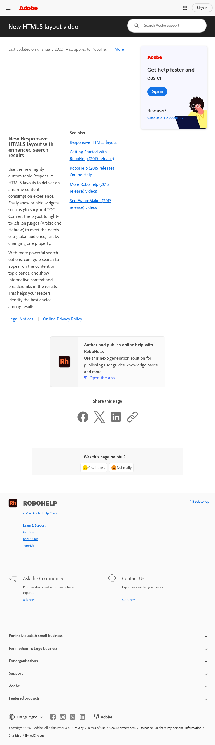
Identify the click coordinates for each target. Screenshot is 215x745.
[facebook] (53, 717)
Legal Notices (20, 319)
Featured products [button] (24, 698)
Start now (129, 600)
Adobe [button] (14, 686)
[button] (185, 7)
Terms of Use (97, 728)
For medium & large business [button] (33, 648)
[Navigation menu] (8, 7)
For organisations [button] (23, 661)
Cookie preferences (122, 728)
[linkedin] (82, 717)
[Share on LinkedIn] (116, 421)
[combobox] (167, 26)
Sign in (202, 7)
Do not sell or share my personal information (170, 728)
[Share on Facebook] (83, 421)
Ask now (29, 600)
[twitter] (72, 717)
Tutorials (29, 546)
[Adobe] (28, 7)
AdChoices (37, 735)
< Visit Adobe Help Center (41, 513)
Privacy (79, 728)
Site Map (15, 735)
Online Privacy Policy (62, 319)
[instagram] (63, 717)
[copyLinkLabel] (132, 421)
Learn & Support (34, 525)
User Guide (30, 539)
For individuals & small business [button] (36, 635)
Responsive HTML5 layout (93, 142)
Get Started (31, 532)
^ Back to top (199, 501)
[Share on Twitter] (99, 421)
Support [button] (16, 673)
